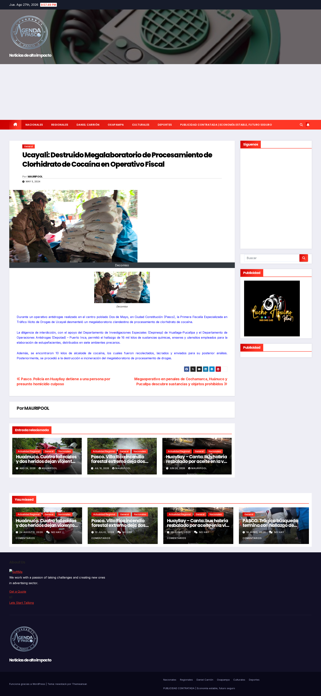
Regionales (59, 125)
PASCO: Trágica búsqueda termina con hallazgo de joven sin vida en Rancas (270, 525)
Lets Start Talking (21, 603)
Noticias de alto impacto (30, 55)
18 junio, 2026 (256, 532)
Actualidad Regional (29, 451)
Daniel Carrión (88, 125)
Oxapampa (116, 125)
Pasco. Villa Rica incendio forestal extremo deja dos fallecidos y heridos (118, 461)
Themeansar (79, 683)
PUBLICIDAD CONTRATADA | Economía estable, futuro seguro (226, 125)
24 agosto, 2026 (31, 532)
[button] (301, 125)
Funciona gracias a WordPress (27, 683)
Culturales (141, 125)
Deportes (165, 125)
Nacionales (34, 125)
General (28, 146)
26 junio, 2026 (181, 532)
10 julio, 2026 (105, 532)
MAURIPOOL (35, 176)
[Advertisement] (160, 92)
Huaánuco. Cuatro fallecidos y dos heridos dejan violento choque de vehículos (46, 461)
